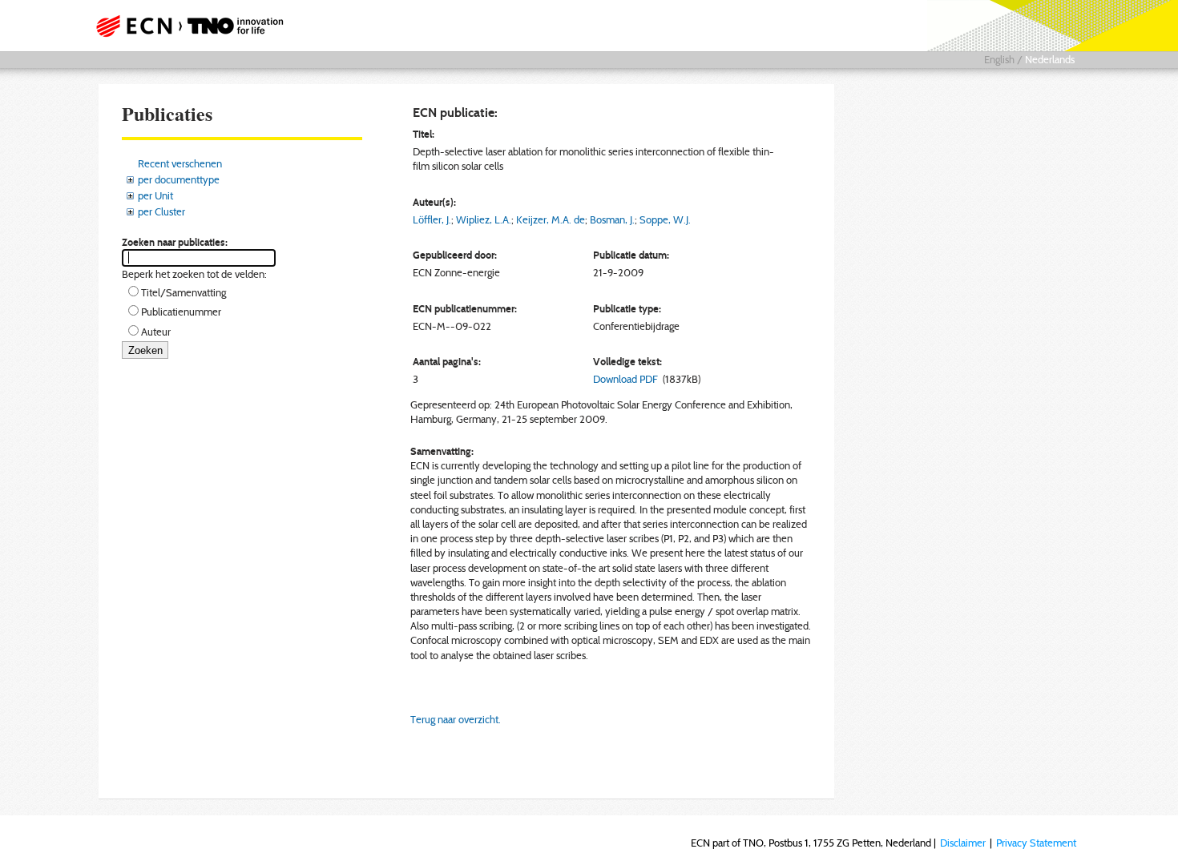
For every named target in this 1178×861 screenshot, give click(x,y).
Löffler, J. (432, 219)
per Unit (155, 195)
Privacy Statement (1036, 842)
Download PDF (625, 378)
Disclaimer (963, 842)
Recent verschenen (180, 163)
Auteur (156, 331)
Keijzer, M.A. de (550, 219)
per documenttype (179, 179)
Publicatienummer (181, 311)
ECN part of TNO (184, 25)
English (999, 59)
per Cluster (161, 211)
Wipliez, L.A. (483, 219)
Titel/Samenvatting (183, 292)
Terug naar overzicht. (455, 719)
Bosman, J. (612, 219)
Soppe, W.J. (665, 219)
